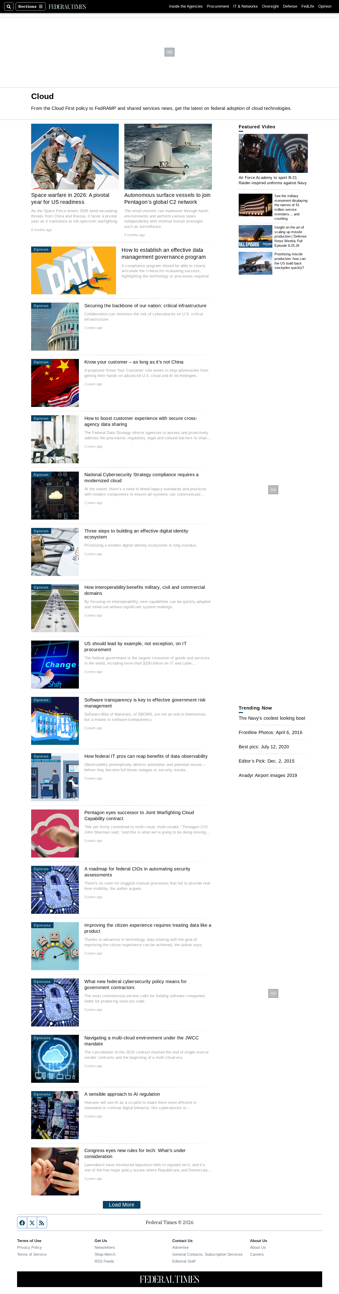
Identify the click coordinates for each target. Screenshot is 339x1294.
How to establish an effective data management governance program (164, 253)
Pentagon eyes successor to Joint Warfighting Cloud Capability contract (139, 815)
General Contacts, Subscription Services (207, 1254)
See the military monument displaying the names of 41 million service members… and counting (290, 207)
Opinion (324, 6)
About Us (258, 1247)
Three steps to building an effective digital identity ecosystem (136, 533)
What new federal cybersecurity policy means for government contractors (135, 984)
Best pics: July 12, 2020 (264, 746)
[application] (273, 153)
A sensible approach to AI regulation (122, 1094)
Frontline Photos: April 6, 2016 (270, 732)
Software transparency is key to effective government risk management (144, 702)
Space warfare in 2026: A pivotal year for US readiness (70, 198)
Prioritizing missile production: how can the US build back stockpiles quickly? (290, 261)
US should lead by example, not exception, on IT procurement (135, 646)
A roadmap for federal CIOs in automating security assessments (137, 871)
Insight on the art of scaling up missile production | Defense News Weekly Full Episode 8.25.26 (290, 236)
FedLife (307, 6)
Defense (290, 6)
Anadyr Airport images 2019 (268, 775)
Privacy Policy (29, 1247)
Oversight (270, 6)
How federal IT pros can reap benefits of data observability (146, 756)
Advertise (180, 1247)
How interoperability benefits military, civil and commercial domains (144, 590)
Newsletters (105, 1247)
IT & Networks (245, 6)
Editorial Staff (184, 1261)
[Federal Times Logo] (67, 6)
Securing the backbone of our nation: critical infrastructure (145, 305)
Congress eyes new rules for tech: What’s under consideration (135, 1153)
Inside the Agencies (186, 6)
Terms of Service (31, 1254)
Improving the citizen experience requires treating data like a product (147, 928)
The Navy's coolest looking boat (272, 718)
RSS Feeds (104, 1261)
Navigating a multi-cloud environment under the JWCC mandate (141, 1040)
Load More (121, 1205)
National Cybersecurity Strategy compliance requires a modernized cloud (141, 477)
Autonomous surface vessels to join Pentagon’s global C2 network (167, 198)
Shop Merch (105, 1254)
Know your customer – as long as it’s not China (134, 361)
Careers (257, 1254)
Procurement (218, 6)
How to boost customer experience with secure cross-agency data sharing (140, 421)
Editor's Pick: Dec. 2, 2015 (266, 761)
